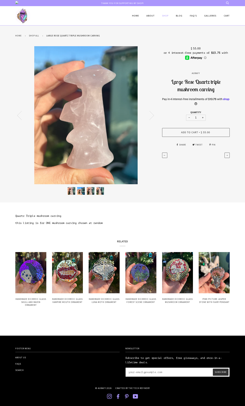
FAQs (18, 363)
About (150, 15)
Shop (165, 15)
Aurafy (196, 73)
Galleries (210, 15)
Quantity (195, 112)
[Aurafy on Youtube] (135, 397)
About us (20, 357)
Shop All (34, 35)
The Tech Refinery (139, 388)
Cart (227, 15)
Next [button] (149, 115)
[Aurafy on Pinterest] (126, 397)
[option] (85, 115)
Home (135, 15)
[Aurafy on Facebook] (118, 397)
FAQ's (193, 15)
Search (19, 370)
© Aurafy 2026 (103, 388)
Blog (179, 15)
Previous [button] (21, 115)
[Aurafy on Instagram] (109, 397)
